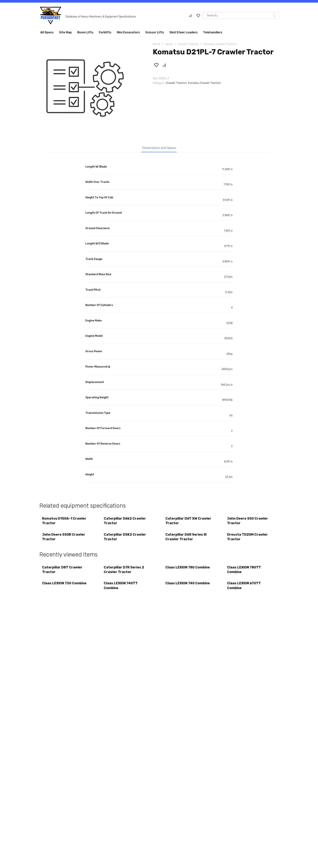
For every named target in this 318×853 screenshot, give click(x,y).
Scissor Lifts (154, 34)
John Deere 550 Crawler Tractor (247, 522)
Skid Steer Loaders (183, 34)
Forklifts (105, 34)
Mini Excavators (128, 34)
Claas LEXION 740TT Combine (121, 587)
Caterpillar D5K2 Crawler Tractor (125, 538)
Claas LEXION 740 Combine (187, 585)
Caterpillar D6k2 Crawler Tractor (125, 522)
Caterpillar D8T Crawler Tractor (62, 571)
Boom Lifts (85, 34)
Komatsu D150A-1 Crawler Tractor (64, 522)
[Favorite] (198, 16)
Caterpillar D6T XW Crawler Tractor (188, 522)
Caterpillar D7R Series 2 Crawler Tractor (124, 571)
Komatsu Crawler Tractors (220, 45)
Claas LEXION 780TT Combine (244, 571)
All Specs (47, 34)
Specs (169, 45)
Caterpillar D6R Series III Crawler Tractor (185, 538)
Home (156, 45)
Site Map (65, 34)
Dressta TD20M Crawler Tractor (247, 538)
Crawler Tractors (188, 45)
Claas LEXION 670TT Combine (244, 587)
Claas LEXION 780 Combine (187, 569)
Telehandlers (212, 34)
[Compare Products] (190, 16)
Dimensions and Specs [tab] (159, 149)
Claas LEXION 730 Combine (64, 585)
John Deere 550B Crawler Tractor (63, 538)
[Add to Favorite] (156, 66)
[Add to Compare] (164, 66)
